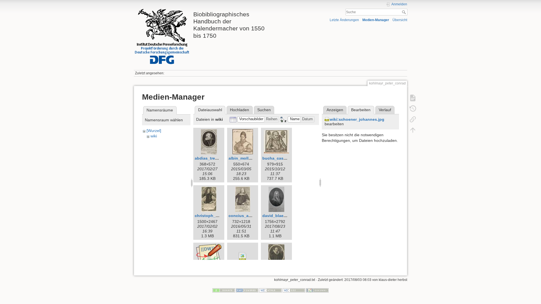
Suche (404, 12)
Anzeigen (335, 110)
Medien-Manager (375, 20)
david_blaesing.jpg (280, 215)
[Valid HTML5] (270, 290)
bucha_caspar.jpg (279, 158)
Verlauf (385, 110)
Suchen (264, 110)
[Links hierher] (412, 119)
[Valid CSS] (294, 290)
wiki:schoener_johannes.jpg (357, 119)
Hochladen (239, 110)
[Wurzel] (154, 130)
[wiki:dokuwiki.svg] (243, 256)
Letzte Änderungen (344, 20)
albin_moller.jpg (244, 158)
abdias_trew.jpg (210, 158)
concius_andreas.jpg (249, 215)
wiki (153, 136)
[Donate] (223, 290)
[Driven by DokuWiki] (317, 290)
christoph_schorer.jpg (216, 215)
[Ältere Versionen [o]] (412, 108)
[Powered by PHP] (247, 290)
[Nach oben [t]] (412, 130)
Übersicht (400, 20)
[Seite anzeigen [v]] (412, 98)
